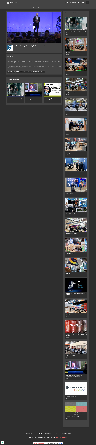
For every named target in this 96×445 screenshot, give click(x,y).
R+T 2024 (68, 314)
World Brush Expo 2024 (71, 92)
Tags (10, 71)
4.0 (14, 71)
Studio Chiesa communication (61, 437)
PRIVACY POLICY (29, 433)
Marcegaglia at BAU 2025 (71, 133)
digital (28, 71)
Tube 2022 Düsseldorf (70, 355)
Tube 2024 (68, 52)
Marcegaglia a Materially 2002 (72, 416)
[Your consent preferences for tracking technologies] (2, 442)
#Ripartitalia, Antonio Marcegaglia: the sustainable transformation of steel (33, 99)
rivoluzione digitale (35, 71)
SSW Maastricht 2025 (70, 213)
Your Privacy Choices (52, 443)
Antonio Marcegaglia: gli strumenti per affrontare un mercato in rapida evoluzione (51, 99)
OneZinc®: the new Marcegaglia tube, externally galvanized (76, 335)
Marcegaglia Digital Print (71, 396)
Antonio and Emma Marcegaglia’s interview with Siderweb (15, 98)
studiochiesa (10, 51)
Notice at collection (39, 443)
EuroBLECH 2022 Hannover (71, 173)
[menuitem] (66, 3)
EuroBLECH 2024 (69, 113)
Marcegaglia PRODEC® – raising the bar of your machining (76, 294)
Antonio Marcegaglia (16, 7)
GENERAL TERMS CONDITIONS (67, 433)
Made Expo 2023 (69, 273)
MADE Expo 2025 (69, 193)
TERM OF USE (40, 433)
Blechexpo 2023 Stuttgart (71, 233)
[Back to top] (91, 442)
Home (9, 7)
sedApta (42, 71)
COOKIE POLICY (48, 433)
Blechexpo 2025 (69, 153)
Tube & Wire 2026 (69, 253)
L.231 (56, 433)
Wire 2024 (68, 72)
